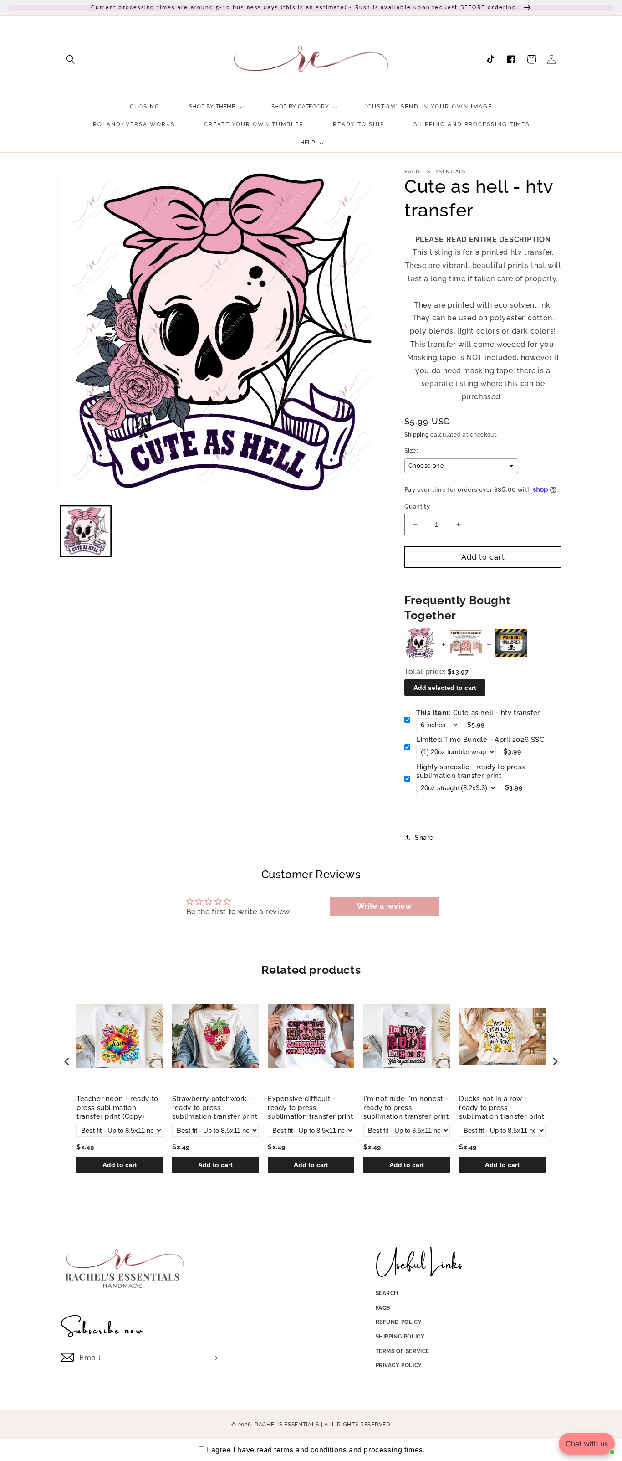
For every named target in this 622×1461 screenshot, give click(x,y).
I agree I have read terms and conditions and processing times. (316, 1450)
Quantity (417, 506)
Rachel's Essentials (287, 1424)
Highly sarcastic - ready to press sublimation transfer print (470, 771)
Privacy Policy (399, 1365)
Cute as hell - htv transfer (478, 713)
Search (387, 1293)
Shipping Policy (400, 1336)
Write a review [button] (384, 906)
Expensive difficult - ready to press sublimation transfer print (310, 1108)
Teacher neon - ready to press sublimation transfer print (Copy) (117, 1108)
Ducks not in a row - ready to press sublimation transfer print (502, 1108)
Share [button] (424, 837)
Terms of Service (403, 1351)
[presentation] (67, 1061)
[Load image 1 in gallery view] (86, 531)
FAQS (383, 1308)
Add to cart (119, 1164)
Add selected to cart (444, 687)
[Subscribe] (214, 1358)
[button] (71, 59)
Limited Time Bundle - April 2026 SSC (480, 740)
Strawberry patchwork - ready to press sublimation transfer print (215, 1108)
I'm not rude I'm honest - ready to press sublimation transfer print (406, 1108)
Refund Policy (399, 1322)
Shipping (416, 435)
